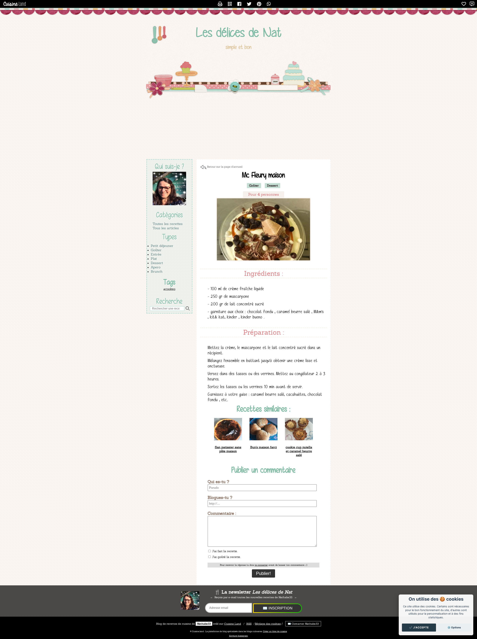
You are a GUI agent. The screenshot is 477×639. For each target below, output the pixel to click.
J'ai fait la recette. (224, 551)
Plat (154, 258)
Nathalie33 (204, 623)
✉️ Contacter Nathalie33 (303, 623)
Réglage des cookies (268, 623)
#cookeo (169, 289)
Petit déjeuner (162, 246)
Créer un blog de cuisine (275, 631)
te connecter (261, 565)
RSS (249, 623)
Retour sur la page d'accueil (224, 166)
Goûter (156, 250)
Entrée (156, 254)
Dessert (157, 263)
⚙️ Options (454, 627)
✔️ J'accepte (419, 627)
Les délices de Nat (238, 32)
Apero (155, 267)
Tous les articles (166, 228)
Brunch (156, 271)
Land (232, 623)
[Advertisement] (238, 129)
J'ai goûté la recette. (226, 557)
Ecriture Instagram (238, 636)
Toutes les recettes (168, 224)
